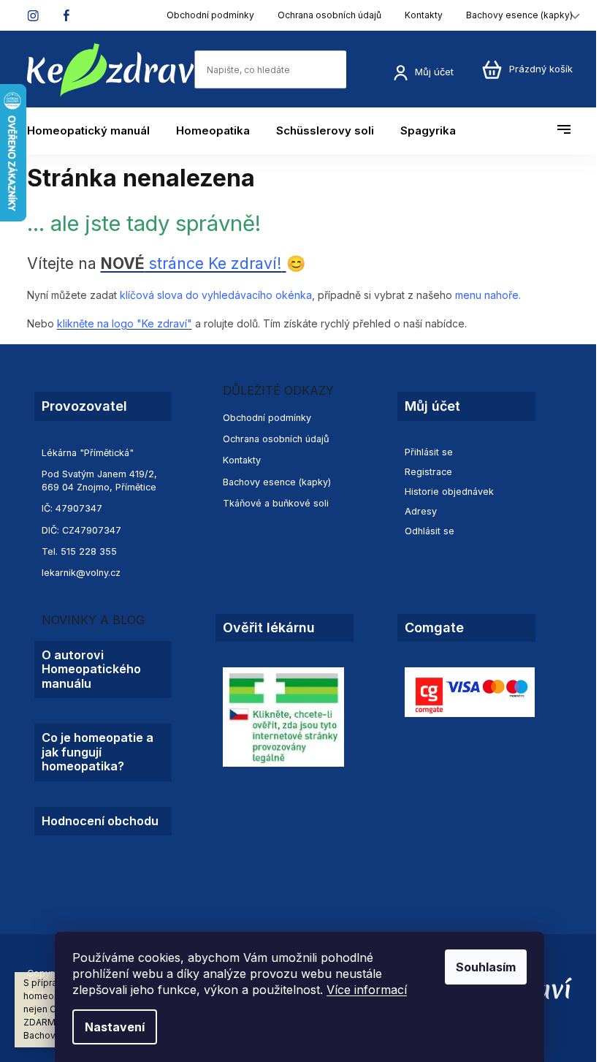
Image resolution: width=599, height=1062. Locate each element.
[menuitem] (95, 130)
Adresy (421, 511)
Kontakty (424, 15)
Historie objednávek (449, 491)
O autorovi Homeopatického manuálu (91, 669)
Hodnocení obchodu (100, 821)
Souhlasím (486, 967)
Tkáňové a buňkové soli (276, 503)
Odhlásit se (429, 531)
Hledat (360, 69)
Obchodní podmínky (210, 15)
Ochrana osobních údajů (329, 15)
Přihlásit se (429, 452)
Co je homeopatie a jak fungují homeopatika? (97, 752)
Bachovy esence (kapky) (519, 15)
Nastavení (115, 1027)
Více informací (367, 989)
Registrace (428, 471)
